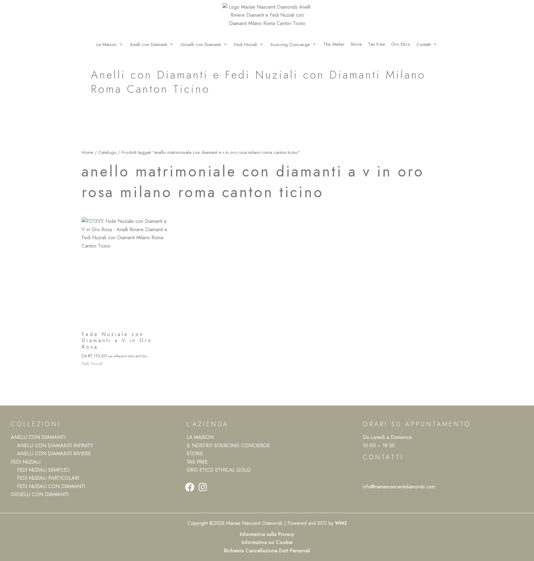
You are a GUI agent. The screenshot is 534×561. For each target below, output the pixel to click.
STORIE (195, 453)
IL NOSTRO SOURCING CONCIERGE (228, 445)
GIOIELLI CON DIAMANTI (40, 494)
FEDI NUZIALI (25, 461)
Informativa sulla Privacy (267, 534)
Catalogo (107, 152)
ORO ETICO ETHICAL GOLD (219, 470)
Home (87, 152)
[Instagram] (202, 487)
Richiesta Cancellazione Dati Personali (267, 550)
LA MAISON (200, 437)
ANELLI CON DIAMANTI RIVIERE (54, 453)
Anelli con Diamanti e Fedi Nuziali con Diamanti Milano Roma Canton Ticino (258, 82)
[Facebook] (189, 487)
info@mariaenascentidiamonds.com (399, 486)
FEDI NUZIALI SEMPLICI (43, 470)
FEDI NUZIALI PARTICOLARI (48, 478)
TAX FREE (197, 461)
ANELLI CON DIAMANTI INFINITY (55, 445)
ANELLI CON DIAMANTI (38, 437)
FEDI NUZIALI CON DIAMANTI (51, 486)
